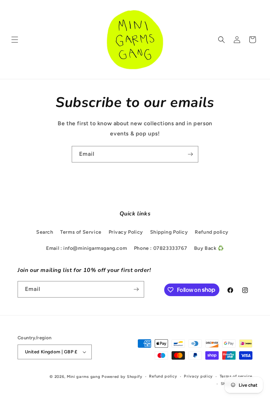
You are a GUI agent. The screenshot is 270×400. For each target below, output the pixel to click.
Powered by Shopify (122, 376)
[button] (14, 39)
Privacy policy (198, 376)
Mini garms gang (84, 376)
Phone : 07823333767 (160, 248)
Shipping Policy (169, 232)
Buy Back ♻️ (209, 248)
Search (44, 232)
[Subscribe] (190, 154)
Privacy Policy (126, 232)
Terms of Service (81, 232)
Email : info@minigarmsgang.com (86, 248)
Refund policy (212, 232)
